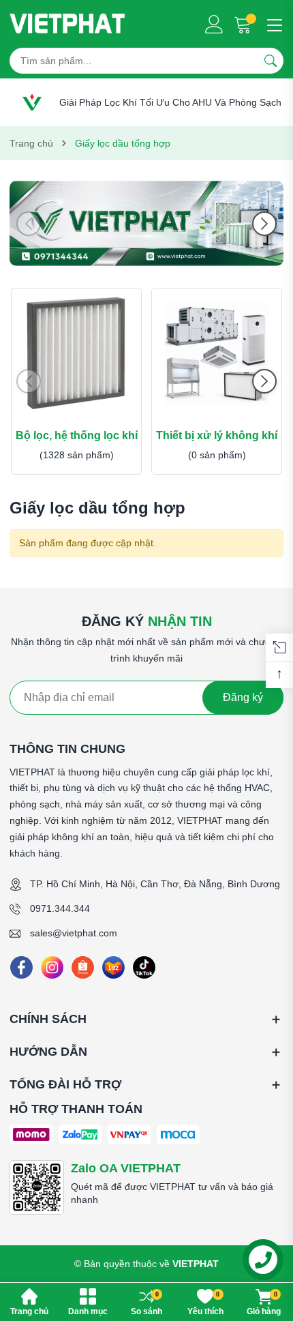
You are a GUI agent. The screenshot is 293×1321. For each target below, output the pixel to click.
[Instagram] (52, 967)
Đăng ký (243, 697)
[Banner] (146, 223)
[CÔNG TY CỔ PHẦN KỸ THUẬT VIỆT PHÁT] (67, 24)
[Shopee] (83, 967)
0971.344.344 (60, 908)
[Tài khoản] (214, 24)
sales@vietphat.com (73, 932)
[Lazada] (113, 967)
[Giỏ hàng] (244, 24)
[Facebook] (21, 967)
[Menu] (272, 24)
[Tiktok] (144, 967)
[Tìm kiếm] (270, 60)
